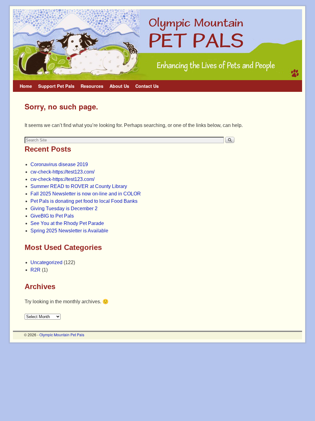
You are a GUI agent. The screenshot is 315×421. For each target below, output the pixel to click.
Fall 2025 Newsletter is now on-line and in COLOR (85, 193)
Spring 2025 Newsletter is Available (69, 230)
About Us (119, 86)
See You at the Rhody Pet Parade (67, 223)
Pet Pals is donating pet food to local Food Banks (84, 201)
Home (26, 86)
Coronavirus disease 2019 (59, 164)
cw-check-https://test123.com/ (62, 171)
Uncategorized (46, 262)
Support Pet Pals (56, 86)
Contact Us (147, 86)
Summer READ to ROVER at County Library (78, 186)
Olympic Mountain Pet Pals (61, 334)
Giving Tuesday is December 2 (64, 208)
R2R (35, 269)
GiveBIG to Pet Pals (52, 216)
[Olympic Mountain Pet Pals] (157, 44)
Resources (92, 86)
